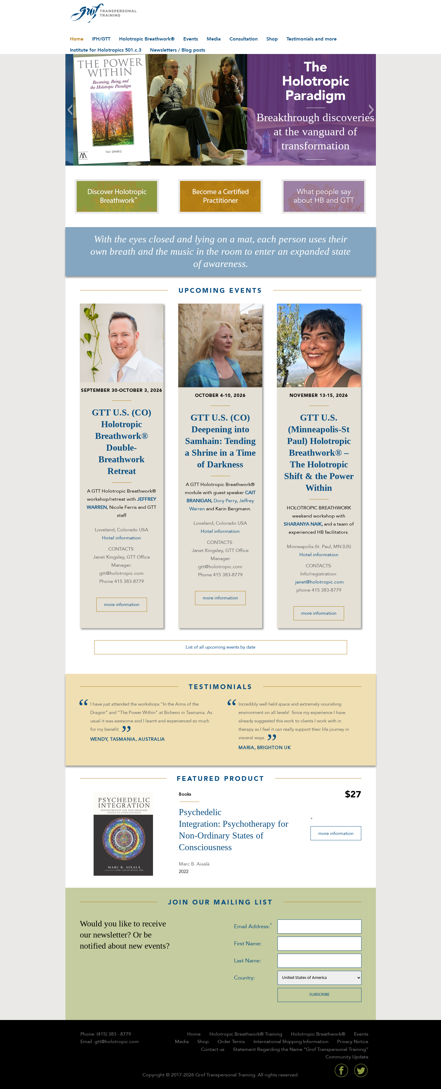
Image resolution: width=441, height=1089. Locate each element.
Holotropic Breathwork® (147, 39)
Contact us (212, 1049)
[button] (70, 110)
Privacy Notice (352, 1041)
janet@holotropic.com (319, 582)
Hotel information (121, 538)
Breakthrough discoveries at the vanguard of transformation (308, 131)
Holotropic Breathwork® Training (245, 1034)
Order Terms (231, 1041)
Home (76, 39)
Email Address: (253, 926)
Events (190, 39)
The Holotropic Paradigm (307, 81)
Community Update (347, 1057)
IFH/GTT (101, 39)
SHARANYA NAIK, (304, 524)
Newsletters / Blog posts (177, 50)
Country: (244, 978)
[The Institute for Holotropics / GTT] (102, 13)
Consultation (244, 39)
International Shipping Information (291, 1041)
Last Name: (247, 960)
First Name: (248, 943)
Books (185, 794)
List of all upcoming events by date (220, 647)
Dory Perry (225, 500)
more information (121, 605)
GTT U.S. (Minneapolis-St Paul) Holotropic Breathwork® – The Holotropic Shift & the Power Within (319, 452)
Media (214, 39)
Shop (272, 39)
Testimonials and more (311, 39)
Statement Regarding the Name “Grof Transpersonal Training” (300, 1049)
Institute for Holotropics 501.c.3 (105, 50)
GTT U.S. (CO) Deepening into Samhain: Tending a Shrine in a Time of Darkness (220, 440)
